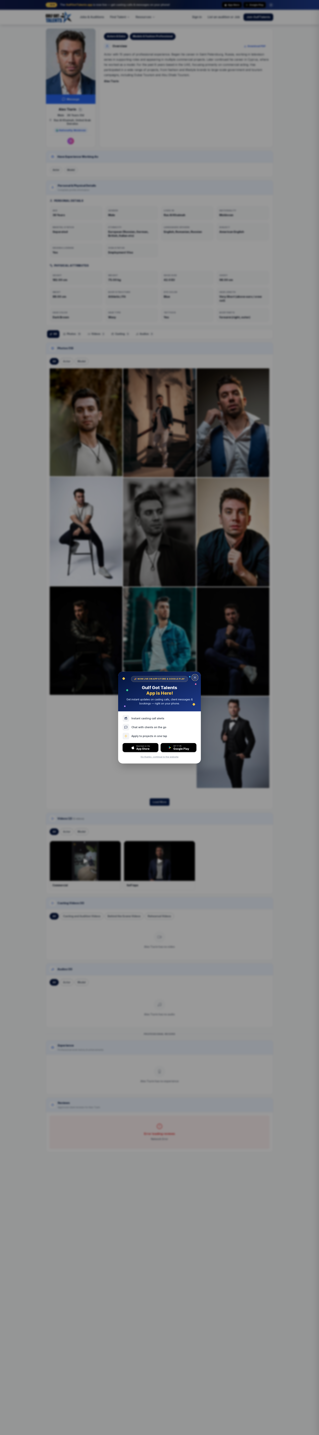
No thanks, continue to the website (160, 756)
